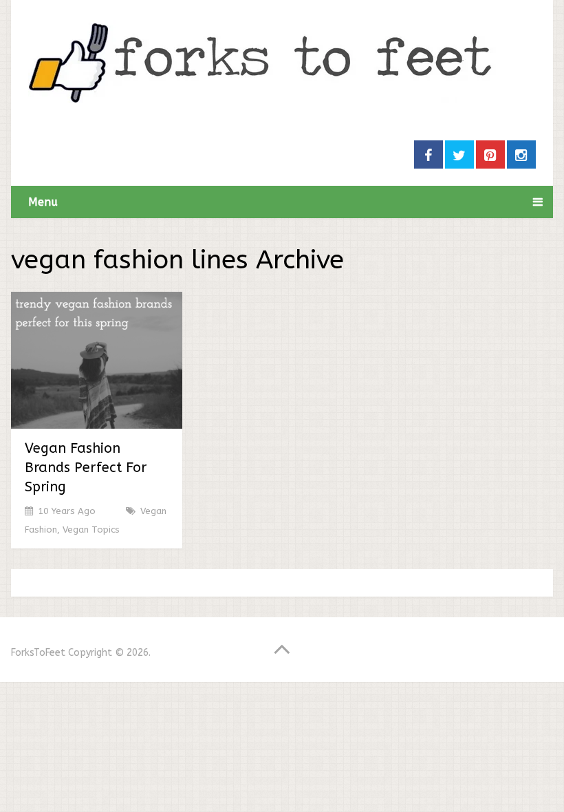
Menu (43, 202)
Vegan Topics (91, 529)
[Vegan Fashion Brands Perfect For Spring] (96, 360)
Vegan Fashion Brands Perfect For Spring (86, 467)
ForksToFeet (38, 653)
